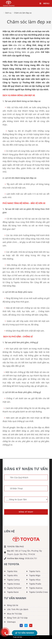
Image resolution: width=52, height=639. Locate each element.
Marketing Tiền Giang (30, 637)
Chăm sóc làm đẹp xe (22, 13)
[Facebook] (21, 625)
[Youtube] (30, 625)
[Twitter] (25, 625)
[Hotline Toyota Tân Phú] (4, 632)
